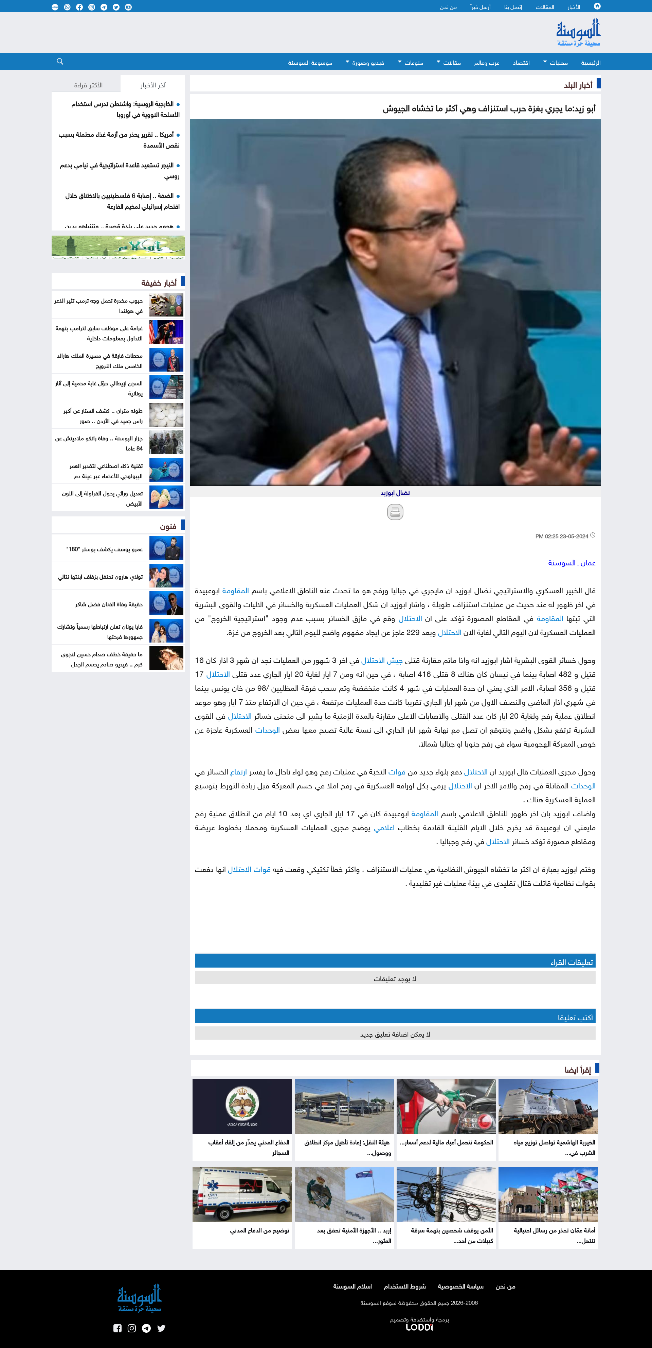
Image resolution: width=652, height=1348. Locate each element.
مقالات (452, 61)
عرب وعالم (487, 61)
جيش (395, 659)
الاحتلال (410, 617)
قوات (396, 770)
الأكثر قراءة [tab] (88, 83)
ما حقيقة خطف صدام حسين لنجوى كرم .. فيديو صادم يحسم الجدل (102, 658)
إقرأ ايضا (578, 1068)
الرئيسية (591, 61)
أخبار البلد (578, 83)
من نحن (448, 6)
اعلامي (384, 826)
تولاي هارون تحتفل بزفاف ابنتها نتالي (100, 575)
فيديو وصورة (368, 61)
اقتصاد (521, 61)
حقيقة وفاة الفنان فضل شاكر (109, 603)
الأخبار (574, 6)
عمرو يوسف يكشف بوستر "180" (104, 548)
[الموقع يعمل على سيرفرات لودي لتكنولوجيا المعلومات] (419, 1326)
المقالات (545, 6)
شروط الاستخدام (405, 1285)
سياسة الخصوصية (461, 1285)
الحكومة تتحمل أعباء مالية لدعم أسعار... (446, 1141)
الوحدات (267, 728)
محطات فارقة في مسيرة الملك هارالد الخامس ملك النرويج (100, 359)
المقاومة (235, 589)
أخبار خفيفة (159, 281)
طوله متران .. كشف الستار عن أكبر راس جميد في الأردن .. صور (103, 415)
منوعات (414, 61)
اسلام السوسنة (352, 1285)
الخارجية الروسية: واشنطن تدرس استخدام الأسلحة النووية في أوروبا (126, 108)
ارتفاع (238, 770)
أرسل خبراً (480, 6)
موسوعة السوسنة (310, 61)
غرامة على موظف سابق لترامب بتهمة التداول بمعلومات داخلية (99, 332)
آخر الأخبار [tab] (153, 83)
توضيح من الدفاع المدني (259, 1229)
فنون (168, 524)
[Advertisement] (270, 32)
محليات (559, 61)
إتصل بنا (513, 6)
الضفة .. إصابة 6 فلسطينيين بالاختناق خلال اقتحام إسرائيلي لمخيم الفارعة (123, 200)
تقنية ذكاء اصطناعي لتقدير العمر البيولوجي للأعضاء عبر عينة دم (106, 470)
